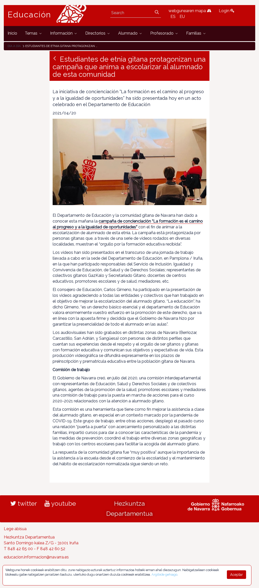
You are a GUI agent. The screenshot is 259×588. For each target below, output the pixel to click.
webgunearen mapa (187, 10)
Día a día (14, 46)
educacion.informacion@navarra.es (36, 557)
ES (173, 16)
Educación (29, 15)
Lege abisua (15, 528)
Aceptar (236, 575)
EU (182, 16)
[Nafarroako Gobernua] (216, 504)
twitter (26, 503)
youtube (63, 503)
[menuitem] (12, 33)
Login (224, 10)
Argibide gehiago (164, 574)
